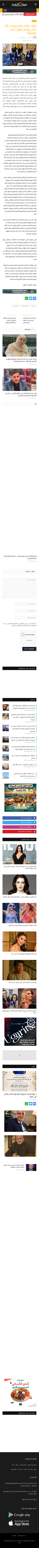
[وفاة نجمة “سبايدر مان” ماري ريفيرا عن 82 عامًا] (19, 970)
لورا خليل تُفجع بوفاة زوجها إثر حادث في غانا (23, 953)
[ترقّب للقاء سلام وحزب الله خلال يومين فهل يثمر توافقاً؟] (19, 65)
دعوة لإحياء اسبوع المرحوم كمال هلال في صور (20, 1095)
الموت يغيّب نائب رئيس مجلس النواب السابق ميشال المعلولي (13, 1166)
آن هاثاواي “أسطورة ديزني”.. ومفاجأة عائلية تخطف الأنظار (19, 897)
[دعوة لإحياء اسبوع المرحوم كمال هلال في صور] (19, 1081)
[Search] (3, 4)
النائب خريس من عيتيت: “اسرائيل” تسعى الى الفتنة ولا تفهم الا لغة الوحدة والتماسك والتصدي (22, 729)
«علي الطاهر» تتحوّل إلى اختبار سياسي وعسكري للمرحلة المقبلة (24, 774)
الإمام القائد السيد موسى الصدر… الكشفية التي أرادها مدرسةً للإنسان (20, 557)
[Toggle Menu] (5, 10)
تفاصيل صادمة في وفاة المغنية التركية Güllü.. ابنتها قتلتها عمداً (19, 1011)
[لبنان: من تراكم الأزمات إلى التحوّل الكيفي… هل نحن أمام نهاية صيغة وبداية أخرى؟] (19, 380)
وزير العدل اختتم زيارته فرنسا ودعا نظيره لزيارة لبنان (29, 320)
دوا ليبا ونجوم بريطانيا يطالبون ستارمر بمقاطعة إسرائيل (9, 320)
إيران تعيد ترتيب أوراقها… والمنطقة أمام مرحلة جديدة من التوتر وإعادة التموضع (24, 706)
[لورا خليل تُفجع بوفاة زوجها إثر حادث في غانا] (19, 941)
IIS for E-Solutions (17, 1541)
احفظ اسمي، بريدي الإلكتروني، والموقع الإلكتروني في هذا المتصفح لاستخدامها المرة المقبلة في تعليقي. (19, 624)
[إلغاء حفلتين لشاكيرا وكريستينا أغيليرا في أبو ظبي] (19, 913)
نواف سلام (15, 306)
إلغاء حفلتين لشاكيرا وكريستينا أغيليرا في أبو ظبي (22, 925)
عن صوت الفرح (22, 1535)
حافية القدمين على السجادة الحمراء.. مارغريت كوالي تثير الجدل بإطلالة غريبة (20, 867)
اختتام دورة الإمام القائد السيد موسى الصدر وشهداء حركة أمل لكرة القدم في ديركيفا (23, 738)
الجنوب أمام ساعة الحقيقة (29, 1499)
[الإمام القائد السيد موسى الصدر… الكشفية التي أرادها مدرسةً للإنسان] (19, 478)
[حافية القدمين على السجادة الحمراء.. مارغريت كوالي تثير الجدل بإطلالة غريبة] (19, 854)
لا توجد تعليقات (25, 40)
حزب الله (33, 306)
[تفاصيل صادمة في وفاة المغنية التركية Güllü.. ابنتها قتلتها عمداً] (19, 998)
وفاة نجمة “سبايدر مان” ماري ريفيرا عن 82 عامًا (22, 982)
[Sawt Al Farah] (20, 4)
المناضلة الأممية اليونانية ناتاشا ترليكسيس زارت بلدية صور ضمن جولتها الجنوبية (23, 747)
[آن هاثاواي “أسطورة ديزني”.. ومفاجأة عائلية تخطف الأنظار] (19, 884)
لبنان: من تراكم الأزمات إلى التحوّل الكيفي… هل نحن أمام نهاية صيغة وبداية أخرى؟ (20, 394)
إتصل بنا (14, 1535)
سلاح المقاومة (25, 306)
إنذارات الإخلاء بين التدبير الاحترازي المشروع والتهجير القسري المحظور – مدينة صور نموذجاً (21, 360)
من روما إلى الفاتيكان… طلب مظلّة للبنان (23, 764)
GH (30, 37)
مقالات (34, 21)
